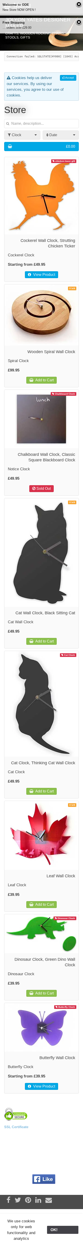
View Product (43, 275)
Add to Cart (44, 380)
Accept (69, 77)
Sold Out (43, 488)
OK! (62, 1230)
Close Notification (79, 4)
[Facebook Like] (44, 1179)
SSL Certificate (16, 1127)
